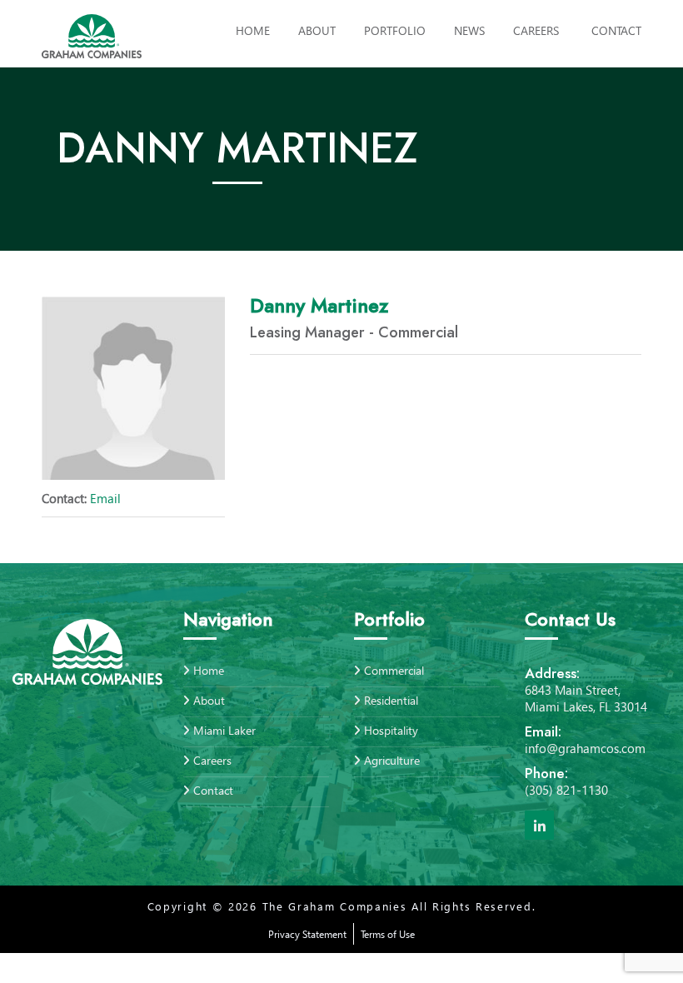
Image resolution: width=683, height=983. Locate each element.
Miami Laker (224, 730)
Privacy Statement (307, 934)
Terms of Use (388, 934)
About (317, 30)
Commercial (394, 671)
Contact (616, 30)
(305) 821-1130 (566, 789)
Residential (391, 700)
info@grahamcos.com (585, 748)
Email (81, 498)
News (469, 30)
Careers (536, 30)
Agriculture (392, 760)
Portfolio (395, 30)
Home (253, 30)
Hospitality (391, 730)
